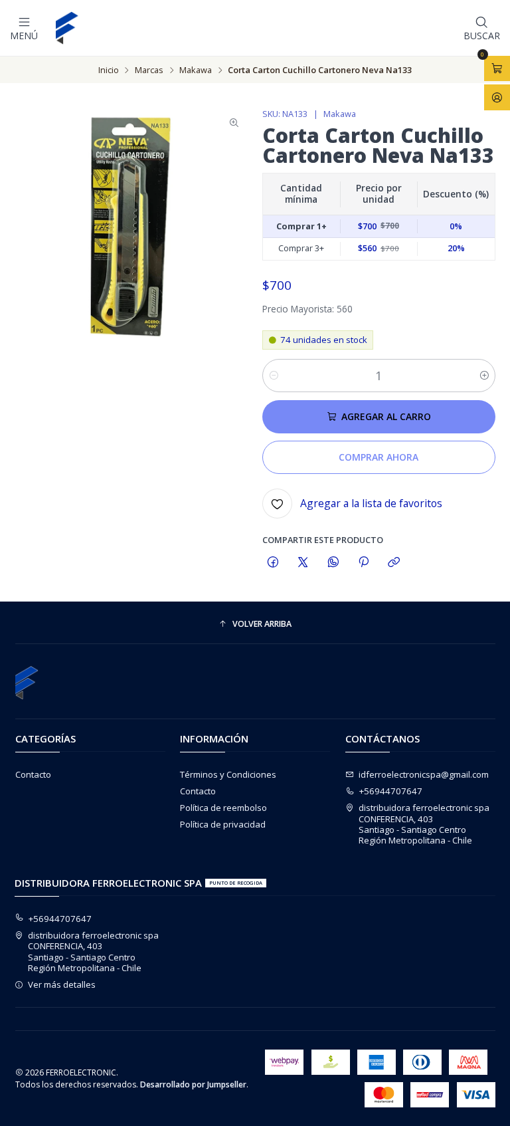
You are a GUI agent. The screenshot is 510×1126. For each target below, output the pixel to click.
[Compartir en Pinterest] (363, 563)
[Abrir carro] (497, 68)
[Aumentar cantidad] (484, 376)
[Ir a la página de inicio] (68, 28)
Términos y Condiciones (228, 774)
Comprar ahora (378, 457)
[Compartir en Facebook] (272, 563)
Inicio (108, 70)
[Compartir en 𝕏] (303, 563)
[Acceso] (497, 97)
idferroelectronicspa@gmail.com (424, 774)
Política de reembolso (223, 808)
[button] (255, 624)
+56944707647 (390, 791)
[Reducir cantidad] (273, 376)
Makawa (195, 70)
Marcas (149, 70)
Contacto (33, 774)
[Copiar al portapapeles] (394, 563)
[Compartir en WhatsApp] (333, 563)
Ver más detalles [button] (62, 984)
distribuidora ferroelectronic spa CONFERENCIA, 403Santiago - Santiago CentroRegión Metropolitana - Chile (424, 824)
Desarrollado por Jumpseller (193, 1084)
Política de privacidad (223, 824)
